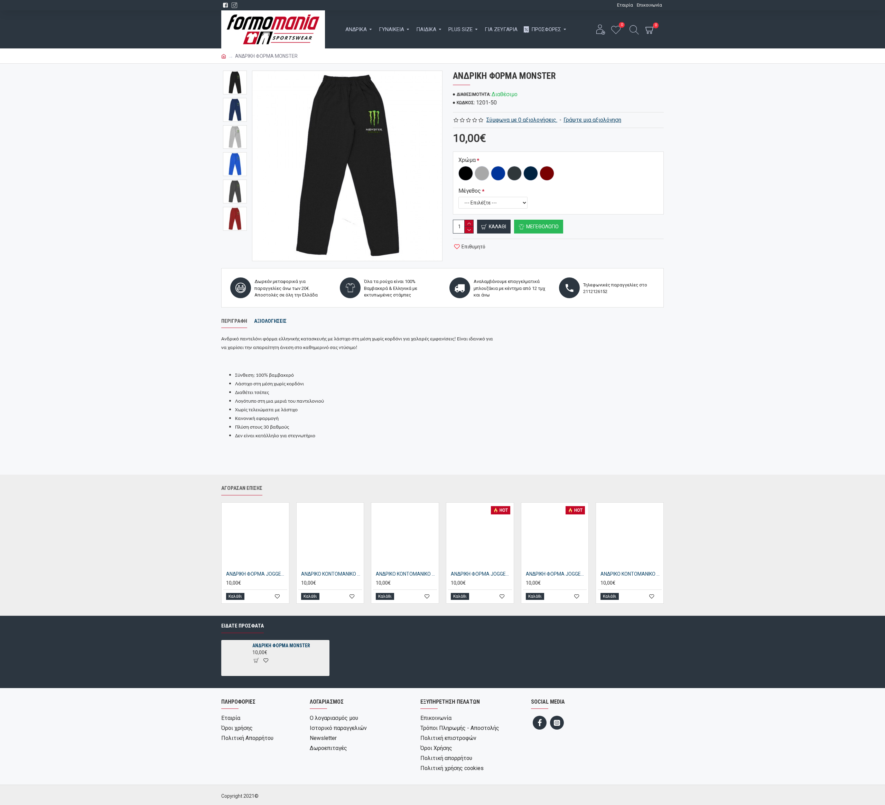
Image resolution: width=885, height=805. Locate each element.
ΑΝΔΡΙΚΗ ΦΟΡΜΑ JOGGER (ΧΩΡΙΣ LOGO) (481, 574)
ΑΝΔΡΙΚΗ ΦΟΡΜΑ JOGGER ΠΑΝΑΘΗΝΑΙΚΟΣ (556, 574)
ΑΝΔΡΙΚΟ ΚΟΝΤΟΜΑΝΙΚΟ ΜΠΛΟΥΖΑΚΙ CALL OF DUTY (631, 574)
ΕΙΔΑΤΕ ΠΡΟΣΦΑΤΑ (242, 626)
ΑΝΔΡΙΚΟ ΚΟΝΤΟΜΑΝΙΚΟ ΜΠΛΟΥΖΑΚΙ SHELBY (331, 574)
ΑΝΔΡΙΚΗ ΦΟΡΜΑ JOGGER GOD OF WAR (256, 574)
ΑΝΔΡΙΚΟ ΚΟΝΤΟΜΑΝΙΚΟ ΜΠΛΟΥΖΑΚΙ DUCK (406, 574)
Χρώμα (467, 160)
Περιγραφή (234, 321)
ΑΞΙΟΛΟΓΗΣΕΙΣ (270, 321)
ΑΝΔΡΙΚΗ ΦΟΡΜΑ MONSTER (281, 645)
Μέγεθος (469, 190)
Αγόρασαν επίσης (241, 488)
